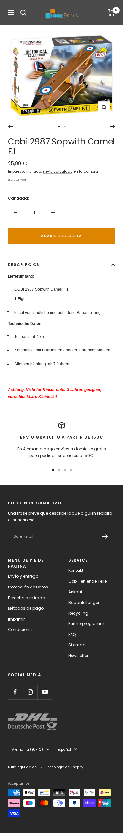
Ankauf (75, 592)
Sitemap (76, 645)
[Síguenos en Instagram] (30, 692)
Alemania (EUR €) (27, 749)
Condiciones (21, 629)
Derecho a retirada (26, 598)
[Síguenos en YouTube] (44, 692)
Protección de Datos (28, 587)
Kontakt (75, 570)
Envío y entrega (23, 576)
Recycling (78, 613)
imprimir (16, 619)
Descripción (24, 264)
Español (64, 749)
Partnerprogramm (86, 623)
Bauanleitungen (84, 602)
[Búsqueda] (23, 13)
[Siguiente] (112, 126)
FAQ (72, 634)
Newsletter (78, 655)
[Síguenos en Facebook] (15, 692)
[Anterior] (10, 126)
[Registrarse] (105, 536)
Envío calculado (57, 171)
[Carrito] (111, 12)
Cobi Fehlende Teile (87, 581)
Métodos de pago (26, 608)
